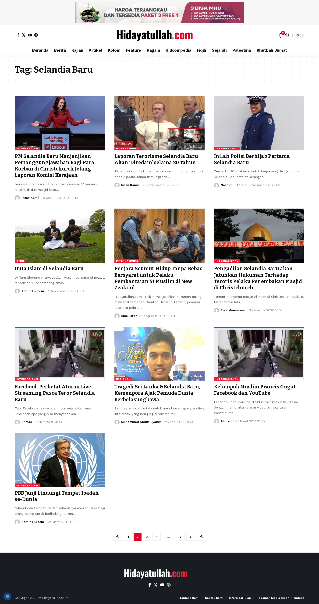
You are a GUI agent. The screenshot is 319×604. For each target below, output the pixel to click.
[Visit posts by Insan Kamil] (17, 197)
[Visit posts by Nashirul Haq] (216, 185)
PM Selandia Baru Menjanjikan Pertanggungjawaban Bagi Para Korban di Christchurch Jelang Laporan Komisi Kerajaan (54, 165)
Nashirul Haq (231, 185)
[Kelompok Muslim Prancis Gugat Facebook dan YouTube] (259, 354)
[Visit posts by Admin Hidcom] (17, 291)
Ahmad (26, 422)
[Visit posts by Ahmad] (17, 422)
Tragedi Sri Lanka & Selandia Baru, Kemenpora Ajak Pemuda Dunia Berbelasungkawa (157, 393)
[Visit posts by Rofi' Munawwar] (216, 310)
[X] (24, 35)
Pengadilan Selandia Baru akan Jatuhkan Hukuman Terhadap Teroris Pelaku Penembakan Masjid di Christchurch (258, 278)
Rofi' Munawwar (233, 310)
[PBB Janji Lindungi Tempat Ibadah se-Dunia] (60, 460)
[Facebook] (18, 35)
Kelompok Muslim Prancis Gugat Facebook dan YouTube (255, 390)
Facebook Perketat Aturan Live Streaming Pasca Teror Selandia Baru (55, 393)
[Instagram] (36, 35)
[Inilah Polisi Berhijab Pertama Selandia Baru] (259, 123)
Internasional (27, 148)
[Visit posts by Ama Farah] (117, 316)
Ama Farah (129, 316)
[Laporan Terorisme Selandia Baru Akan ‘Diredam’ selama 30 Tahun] (159, 123)
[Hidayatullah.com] (159, 35)
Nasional (123, 379)
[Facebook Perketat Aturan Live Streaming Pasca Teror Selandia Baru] (60, 354)
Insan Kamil (30, 197)
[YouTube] (30, 35)
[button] (287, 35)
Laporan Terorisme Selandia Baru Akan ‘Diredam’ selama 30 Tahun (156, 159)
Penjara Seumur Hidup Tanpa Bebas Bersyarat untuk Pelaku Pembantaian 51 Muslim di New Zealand (158, 278)
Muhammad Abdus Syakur (141, 422)
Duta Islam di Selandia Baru (49, 269)
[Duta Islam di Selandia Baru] (60, 236)
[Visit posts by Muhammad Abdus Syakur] (117, 422)
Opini (20, 260)
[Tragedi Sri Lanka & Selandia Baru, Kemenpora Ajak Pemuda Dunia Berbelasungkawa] (159, 354)
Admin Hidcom (32, 291)
